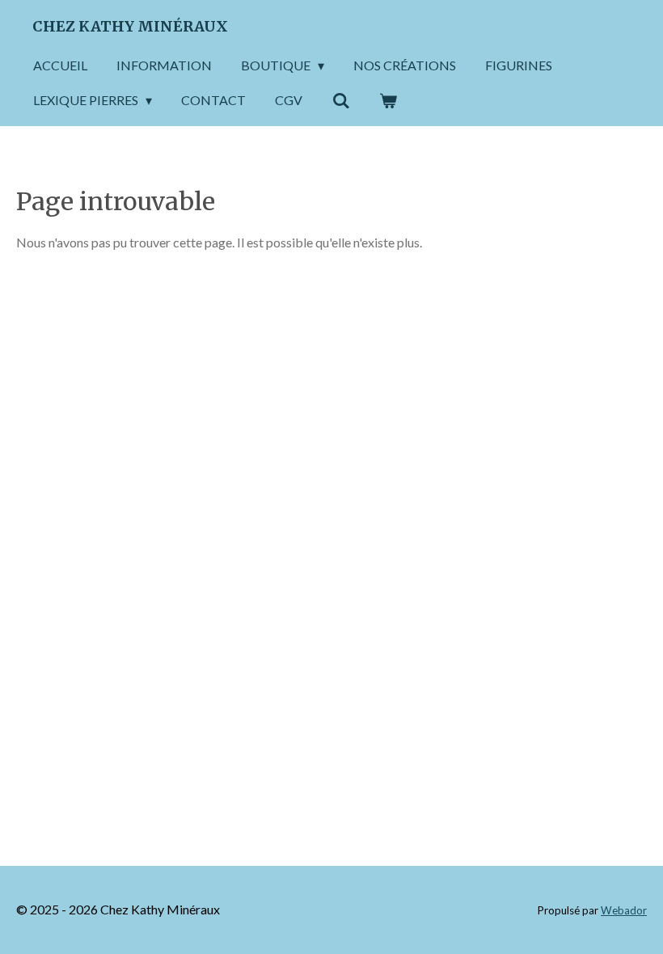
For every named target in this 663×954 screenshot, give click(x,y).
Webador (624, 910)
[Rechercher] (340, 100)
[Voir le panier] (388, 100)
